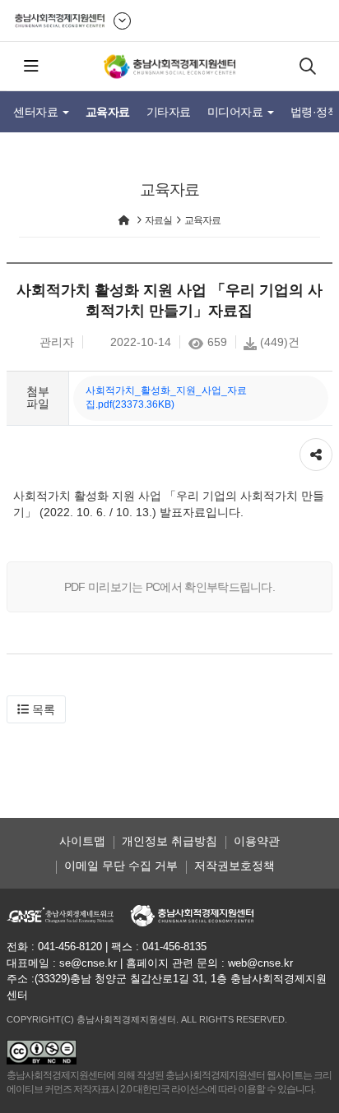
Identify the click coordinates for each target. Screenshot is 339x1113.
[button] (36, 709)
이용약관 (257, 840)
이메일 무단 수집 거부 (121, 865)
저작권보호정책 (234, 865)
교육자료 (108, 111)
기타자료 (168, 111)
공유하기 (316, 446)
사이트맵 (82, 840)
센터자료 (37, 111)
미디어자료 (236, 111)
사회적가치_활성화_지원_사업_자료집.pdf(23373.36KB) (166, 397)
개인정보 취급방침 (169, 840)
